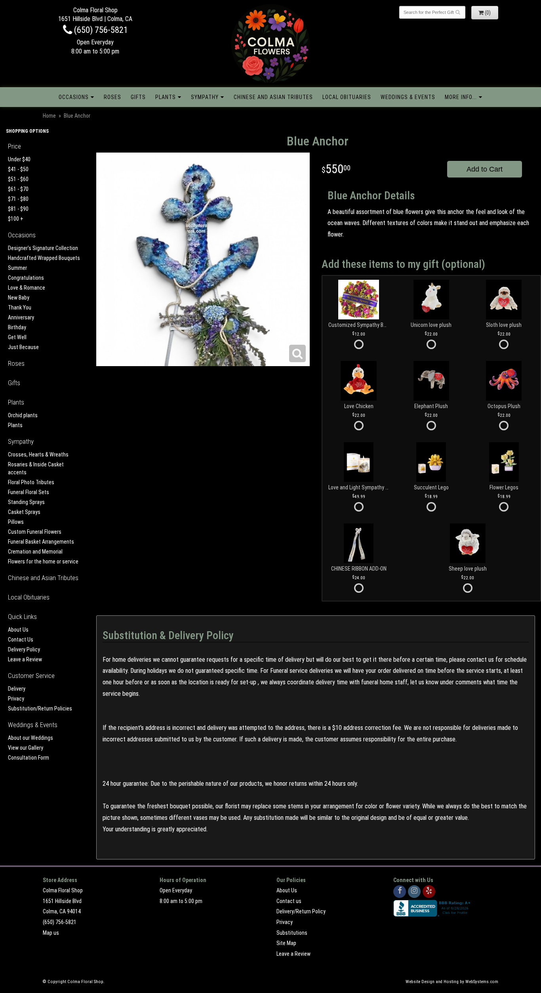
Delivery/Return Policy (301, 911)
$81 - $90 (18, 209)
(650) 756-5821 (100, 30)
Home (49, 116)
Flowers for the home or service (43, 561)
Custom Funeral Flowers (34, 532)
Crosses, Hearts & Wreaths (38, 454)
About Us (18, 629)
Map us (51, 933)
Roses (112, 97)
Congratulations (26, 278)
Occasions (74, 97)
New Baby (18, 297)
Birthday (17, 327)
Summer (17, 268)
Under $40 (19, 159)
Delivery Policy (24, 649)
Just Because (23, 347)
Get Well (17, 337)
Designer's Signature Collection (43, 248)
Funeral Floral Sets (28, 492)
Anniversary (21, 317)
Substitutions (291, 933)
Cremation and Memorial (35, 551)
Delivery (16, 689)
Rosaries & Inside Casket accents (36, 468)
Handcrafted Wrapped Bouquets (44, 258)
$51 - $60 (18, 179)
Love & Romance (26, 288)
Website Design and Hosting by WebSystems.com (452, 981)
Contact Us (20, 639)
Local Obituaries (346, 97)
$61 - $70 (18, 189)
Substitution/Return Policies (40, 708)
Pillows (16, 522)
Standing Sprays (26, 502)
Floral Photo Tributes (31, 482)
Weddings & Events (408, 97)
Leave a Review (25, 659)
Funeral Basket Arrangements (41, 542)
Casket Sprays (24, 512)
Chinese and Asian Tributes (273, 97)
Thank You (19, 307)
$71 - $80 (18, 199)
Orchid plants (23, 415)
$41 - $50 (18, 169)
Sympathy (205, 97)
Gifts (138, 97)
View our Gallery (25, 748)
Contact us (288, 901)
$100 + (15, 219)
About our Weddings (30, 738)
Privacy (16, 698)
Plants (165, 97)
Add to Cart (485, 169)
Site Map (286, 943)
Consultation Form (28, 757)
